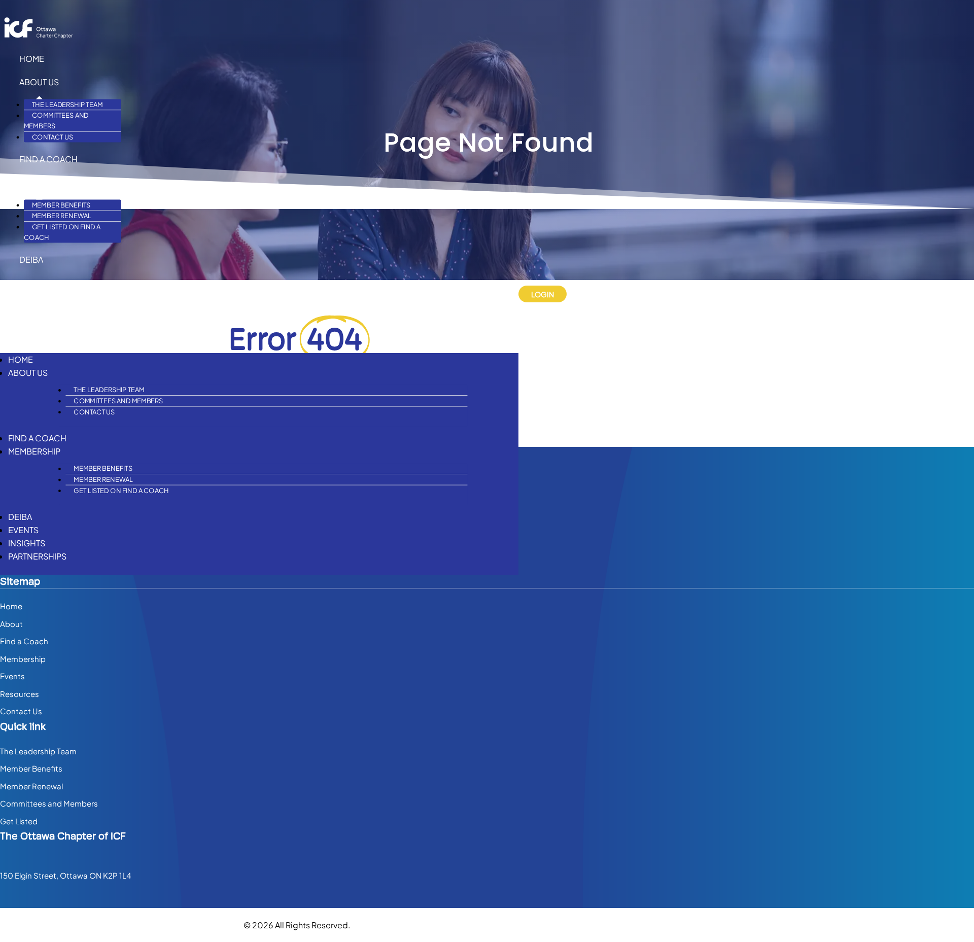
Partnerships (48, 329)
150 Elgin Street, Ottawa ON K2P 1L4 (65, 875)
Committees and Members (56, 120)
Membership (45, 182)
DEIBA (31, 259)
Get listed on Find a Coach (62, 232)
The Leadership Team (67, 104)
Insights (37, 306)
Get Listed (19, 821)
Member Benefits (61, 205)
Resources (19, 694)
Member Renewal (61, 216)
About (11, 624)
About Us (39, 82)
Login (542, 294)
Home (31, 58)
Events (34, 282)
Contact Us (52, 137)
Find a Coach (48, 159)
